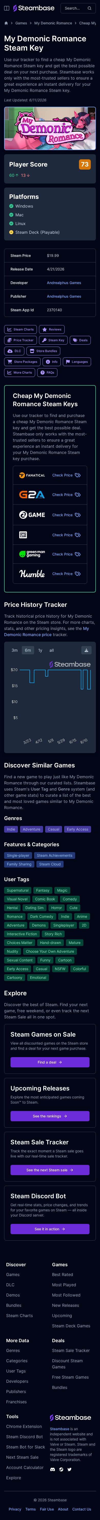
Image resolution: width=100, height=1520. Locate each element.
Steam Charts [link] (24, 329)
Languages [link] (80, 362)
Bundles (13, 1305)
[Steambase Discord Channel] (52, 1469)
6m (28, 650)
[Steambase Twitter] (69, 1469)
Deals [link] (83, 340)
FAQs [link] (50, 372)
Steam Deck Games (71, 1325)
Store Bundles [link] (46, 351)
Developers (17, 1381)
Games (21, 23)
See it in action (47, 1229)
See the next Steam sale (46, 1170)
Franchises (16, 1401)
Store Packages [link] (25, 362)
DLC (10, 1284)
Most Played (64, 1284)
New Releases (65, 1305)
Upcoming (62, 1315)
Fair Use (47, 1509)
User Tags (16, 1370)
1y (40, 650)
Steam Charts (19, 1315)
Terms (30, 1509)
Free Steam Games (70, 1377)
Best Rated (62, 1274)
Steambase (59, 1429)
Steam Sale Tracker (71, 1350)
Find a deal (47, 1062)
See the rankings (47, 1116)
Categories (16, 1360)
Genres (13, 1350)
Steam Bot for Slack (25, 1446)
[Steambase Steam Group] (61, 1469)
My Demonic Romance (53, 23)
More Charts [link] (23, 372)
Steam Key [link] (56, 340)
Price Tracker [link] (24, 340)
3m (15, 650)
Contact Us (81, 1509)
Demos (13, 1295)
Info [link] (54, 362)
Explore (13, 1477)
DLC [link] (18, 351)
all (51, 650)
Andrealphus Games (64, 282)
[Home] (6, 23)
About (63, 1509)
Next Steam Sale (22, 1457)
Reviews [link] (55, 329)
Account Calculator (25, 1467)
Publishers (16, 1391)
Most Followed (66, 1295)
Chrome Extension (24, 1426)
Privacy (15, 1509)
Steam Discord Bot (24, 1436)
